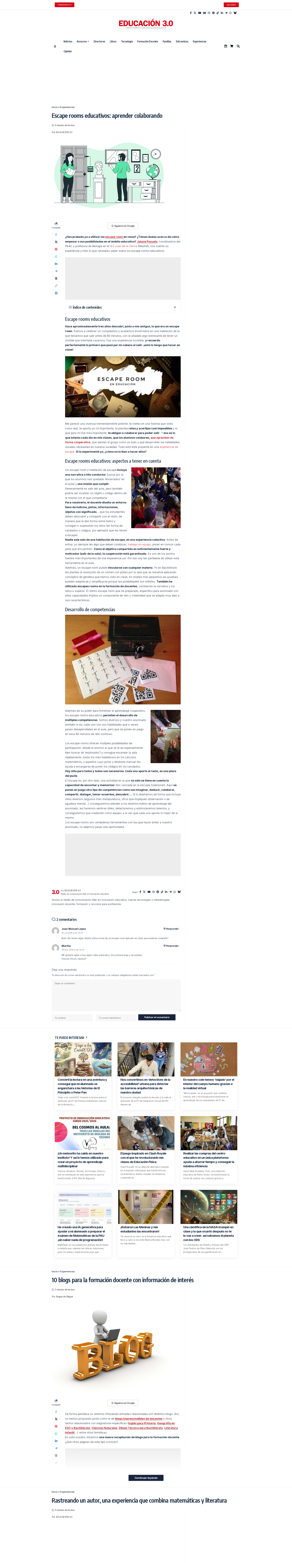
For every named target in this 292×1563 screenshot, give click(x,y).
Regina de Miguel (64, 1296)
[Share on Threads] (56, 278)
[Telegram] (226, 13)
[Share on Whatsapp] (56, 256)
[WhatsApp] (230, 13)
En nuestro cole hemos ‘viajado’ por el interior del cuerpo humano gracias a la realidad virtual (208, 1084)
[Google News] (204, 13)
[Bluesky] (235, 13)
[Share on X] (56, 242)
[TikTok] (218, 13)
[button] (238, 46)
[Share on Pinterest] (56, 249)
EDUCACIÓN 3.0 (64, 132)
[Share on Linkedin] (56, 263)
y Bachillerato (80, 1428)
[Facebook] (190, 13)
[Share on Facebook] (56, 234)
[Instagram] (209, 13)
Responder (172, 928)
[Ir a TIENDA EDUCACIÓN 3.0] (231, 46)
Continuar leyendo (146, 1477)
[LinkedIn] (222, 13)
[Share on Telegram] (56, 271)
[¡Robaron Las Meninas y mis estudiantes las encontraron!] (146, 1207)
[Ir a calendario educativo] (225, 46)
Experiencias (67, 107)
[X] (195, 13)
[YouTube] (199, 13)
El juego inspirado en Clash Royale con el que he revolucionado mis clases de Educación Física (143, 1158)
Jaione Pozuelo (147, 241)
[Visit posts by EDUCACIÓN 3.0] (55, 892)
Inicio (55, 107)
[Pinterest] (213, 13)
